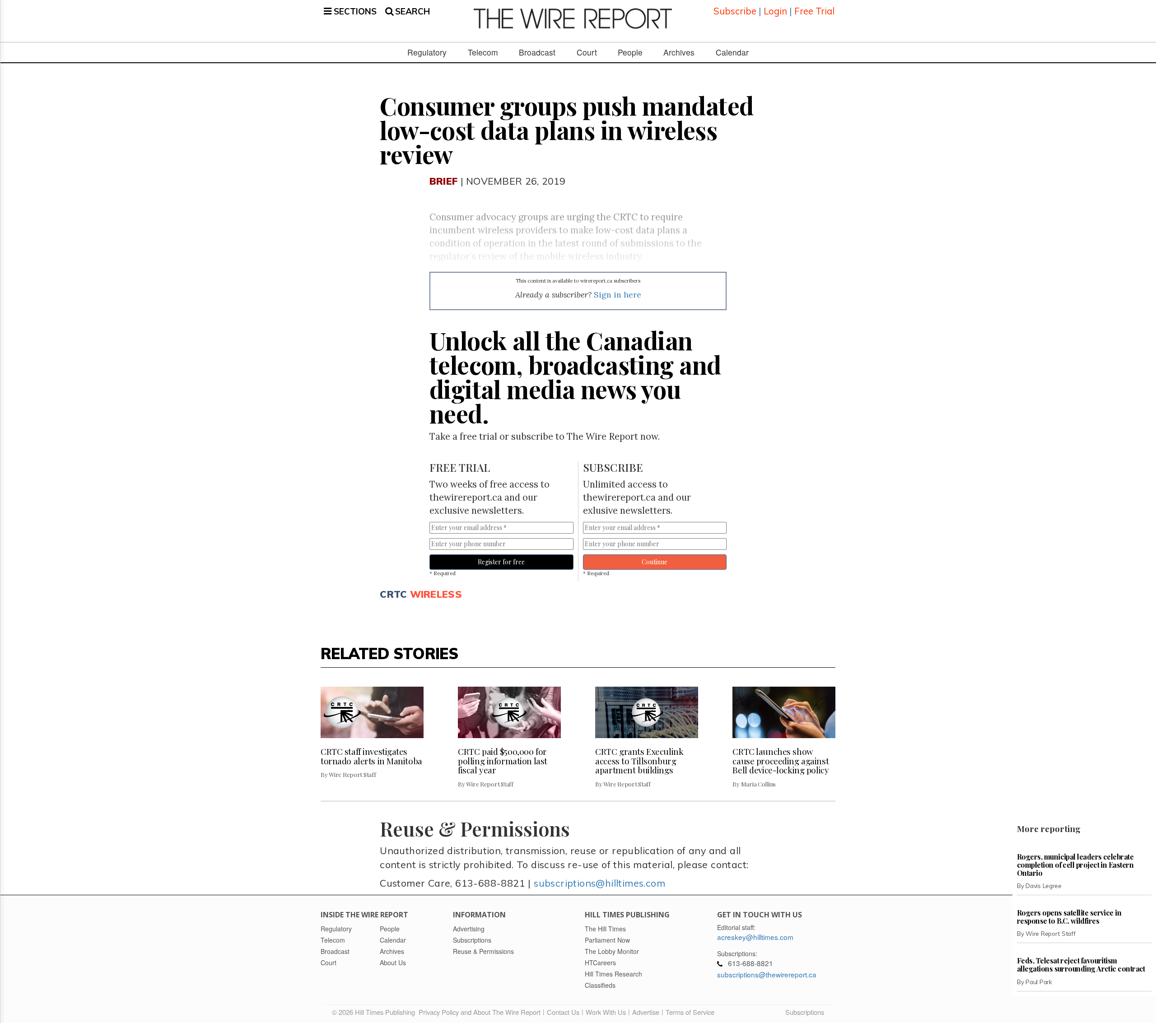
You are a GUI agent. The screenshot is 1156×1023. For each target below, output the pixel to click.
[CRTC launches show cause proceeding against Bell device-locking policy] (783, 712)
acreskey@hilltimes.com (755, 937)
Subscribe (734, 11)
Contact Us (563, 1012)
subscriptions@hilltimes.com (599, 883)
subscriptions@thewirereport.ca (766, 974)
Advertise (645, 1012)
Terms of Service (690, 1012)
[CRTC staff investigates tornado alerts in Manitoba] (372, 712)
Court (587, 52)
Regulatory (427, 52)
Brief (443, 181)
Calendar (732, 52)
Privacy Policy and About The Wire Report (480, 1012)
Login (775, 11)
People (630, 52)
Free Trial (814, 11)
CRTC (393, 594)
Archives (679, 52)
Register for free (501, 562)
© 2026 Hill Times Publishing (375, 1012)
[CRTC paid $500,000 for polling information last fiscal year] (509, 712)
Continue (654, 562)
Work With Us (606, 1012)
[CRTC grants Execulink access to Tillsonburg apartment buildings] (646, 712)
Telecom (483, 52)
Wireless (436, 594)
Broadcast (537, 52)
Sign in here (617, 294)
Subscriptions (804, 1012)
